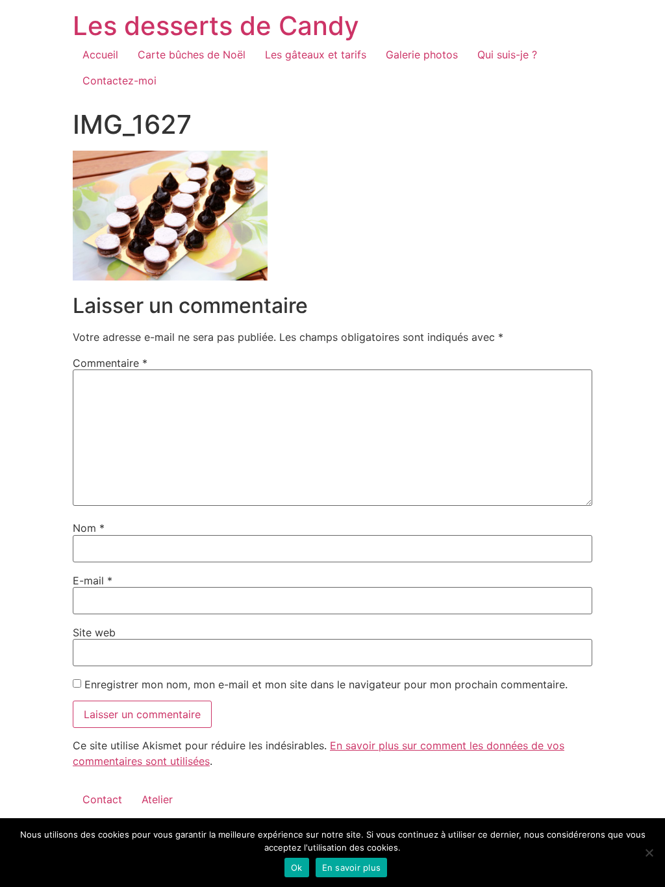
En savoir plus (351, 867)
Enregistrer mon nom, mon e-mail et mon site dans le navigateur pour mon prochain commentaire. (326, 684)
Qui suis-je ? (507, 54)
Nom (89, 528)
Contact (102, 799)
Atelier (157, 799)
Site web (94, 632)
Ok (297, 867)
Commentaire (110, 363)
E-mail (92, 580)
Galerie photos (422, 54)
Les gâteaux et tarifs (315, 54)
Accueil (100, 54)
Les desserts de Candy (216, 26)
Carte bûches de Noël (191, 54)
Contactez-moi (119, 80)
